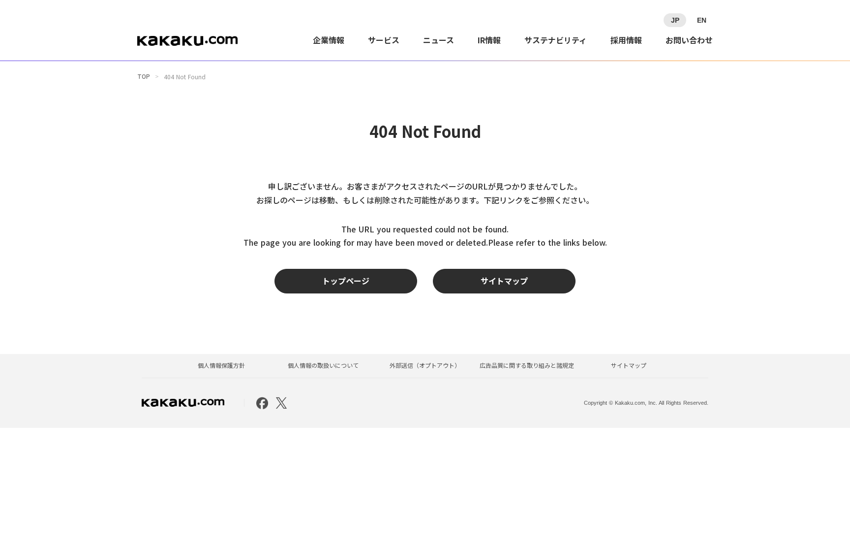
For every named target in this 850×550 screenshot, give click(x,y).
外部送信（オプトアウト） (425, 365)
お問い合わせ (689, 40)
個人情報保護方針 (221, 365)
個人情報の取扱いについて (323, 365)
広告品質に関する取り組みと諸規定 (527, 365)
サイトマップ (628, 365)
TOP (143, 76)
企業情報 (328, 40)
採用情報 (626, 40)
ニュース (438, 40)
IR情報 (489, 40)
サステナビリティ (555, 40)
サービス (383, 40)
